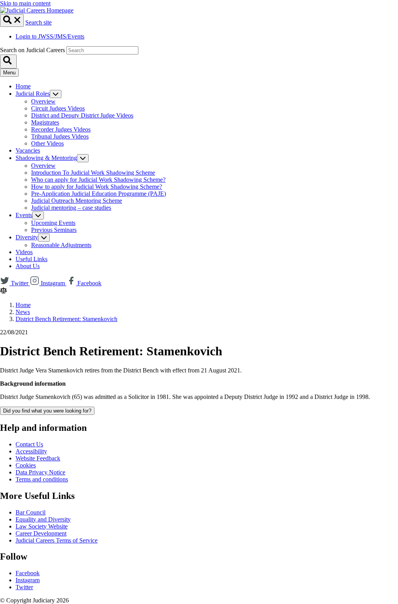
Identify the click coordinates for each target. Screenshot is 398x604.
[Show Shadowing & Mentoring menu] (83, 158)
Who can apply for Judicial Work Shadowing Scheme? (98, 179)
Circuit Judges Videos (58, 108)
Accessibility (31, 451)
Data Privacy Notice (40, 472)
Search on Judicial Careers (32, 50)
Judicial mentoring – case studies (71, 207)
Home (23, 86)
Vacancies (28, 150)
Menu (9, 73)
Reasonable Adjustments (61, 245)
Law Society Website (42, 526)
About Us (28, 266)
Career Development (41, 533)
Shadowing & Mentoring (46, 158)
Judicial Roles (33, 93)
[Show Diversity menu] (44, 238)
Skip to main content (25, 3)
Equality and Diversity (43, 519)
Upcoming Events (53, 222)
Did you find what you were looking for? (47, 411)
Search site (38, 22)
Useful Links (31, 259)
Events (24, 215)
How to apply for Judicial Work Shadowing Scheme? (96, 186)
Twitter (24, 587)
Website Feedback (38, 458)
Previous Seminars (54, 229)
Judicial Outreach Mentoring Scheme (76, 200)
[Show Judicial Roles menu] (55, 94)
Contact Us (29, 444)
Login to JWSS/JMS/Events (50, 36)
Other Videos (47, 143)
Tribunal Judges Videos (60, 136)
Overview (43, 101)
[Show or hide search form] (12, 20)
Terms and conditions (42, 479)
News (23, 312)
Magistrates (45, 122)
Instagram (28, 580)
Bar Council (30, 512)
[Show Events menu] (38, 215)
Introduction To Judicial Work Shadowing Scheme (93, 172)
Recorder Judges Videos (61, 129)
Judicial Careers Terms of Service (57, 540)
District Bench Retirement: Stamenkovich (66, 319)
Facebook (28, 573)
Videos (24, 252)
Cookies (26, 465)
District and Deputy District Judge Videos (82, 115)
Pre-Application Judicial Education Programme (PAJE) (98, 193)
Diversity (27, 237)
